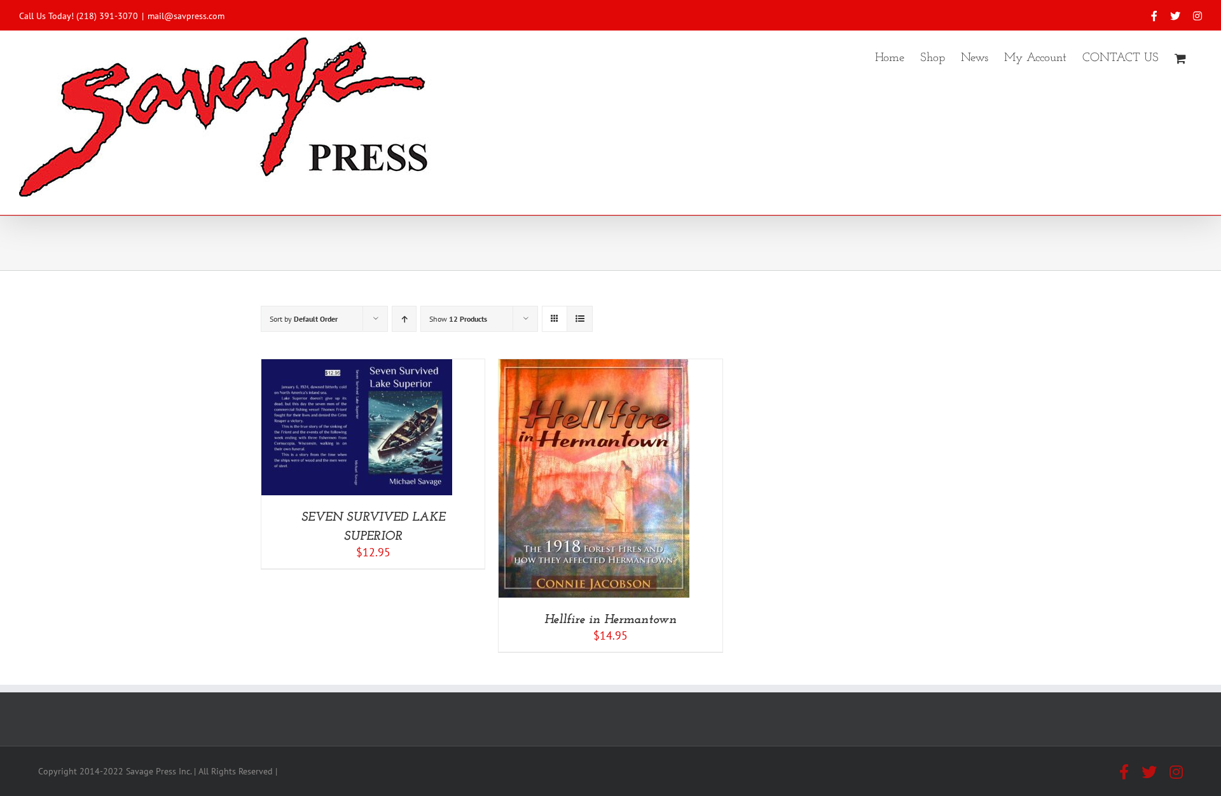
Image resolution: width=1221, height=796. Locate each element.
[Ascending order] (404, 319)
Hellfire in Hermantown (610, 620)
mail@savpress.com (186, 16)
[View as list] (579, 318)
